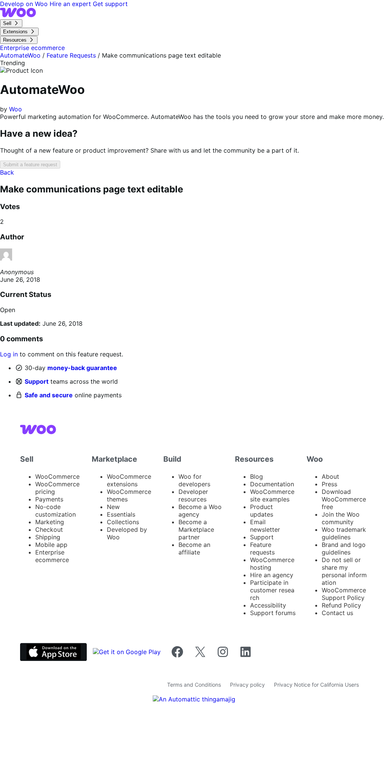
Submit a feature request (30, 164)
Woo (15, 109)
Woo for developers (194, 480)
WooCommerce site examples (272, 495)
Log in (9, 354)
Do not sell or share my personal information (344, 571)
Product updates (261, 510)
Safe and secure (49, 395)
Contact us (337, 613)
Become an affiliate (194, 548)
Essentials (121, 514)
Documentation (272, 484)
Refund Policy (341, 605)
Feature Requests (71, 55)
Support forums (273, 613)
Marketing (49, 522)
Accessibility (268, 605)
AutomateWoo (20, 55)
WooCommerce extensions (129, 480)
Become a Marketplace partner (196, 529)
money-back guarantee (82, 368)
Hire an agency (271, 575)
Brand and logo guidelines (344, 548)
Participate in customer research (272, 590)
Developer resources (193, 495)
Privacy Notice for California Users (316, 684)
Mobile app (51, 544)
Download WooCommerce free (344, 499)
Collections (123, 522)
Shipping (47, 537)
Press (329, 484)
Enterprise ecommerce (52, 556)
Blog (256, 476)
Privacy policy (247, 684)
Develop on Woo (25, 4)
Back (7, 172)
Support (36, 381)
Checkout (49, 529)
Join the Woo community (341, 518)
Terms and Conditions (194, 684)
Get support (110, 4)
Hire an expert (71, 4)
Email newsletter (265, 525)
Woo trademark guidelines (344, 533)
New (113, 507)
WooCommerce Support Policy (344, 593)
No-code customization (55, 510)
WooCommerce (57, 476)
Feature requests (262, 548)
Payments (49, 499)
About (330, 476)
